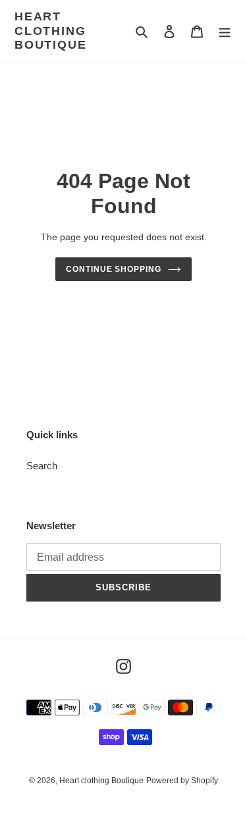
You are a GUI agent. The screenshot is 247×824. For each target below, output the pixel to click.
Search (41, 465)
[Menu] (224, 31)
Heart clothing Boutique (50, 30)
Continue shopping (114, 269)
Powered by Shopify (182, 780)
